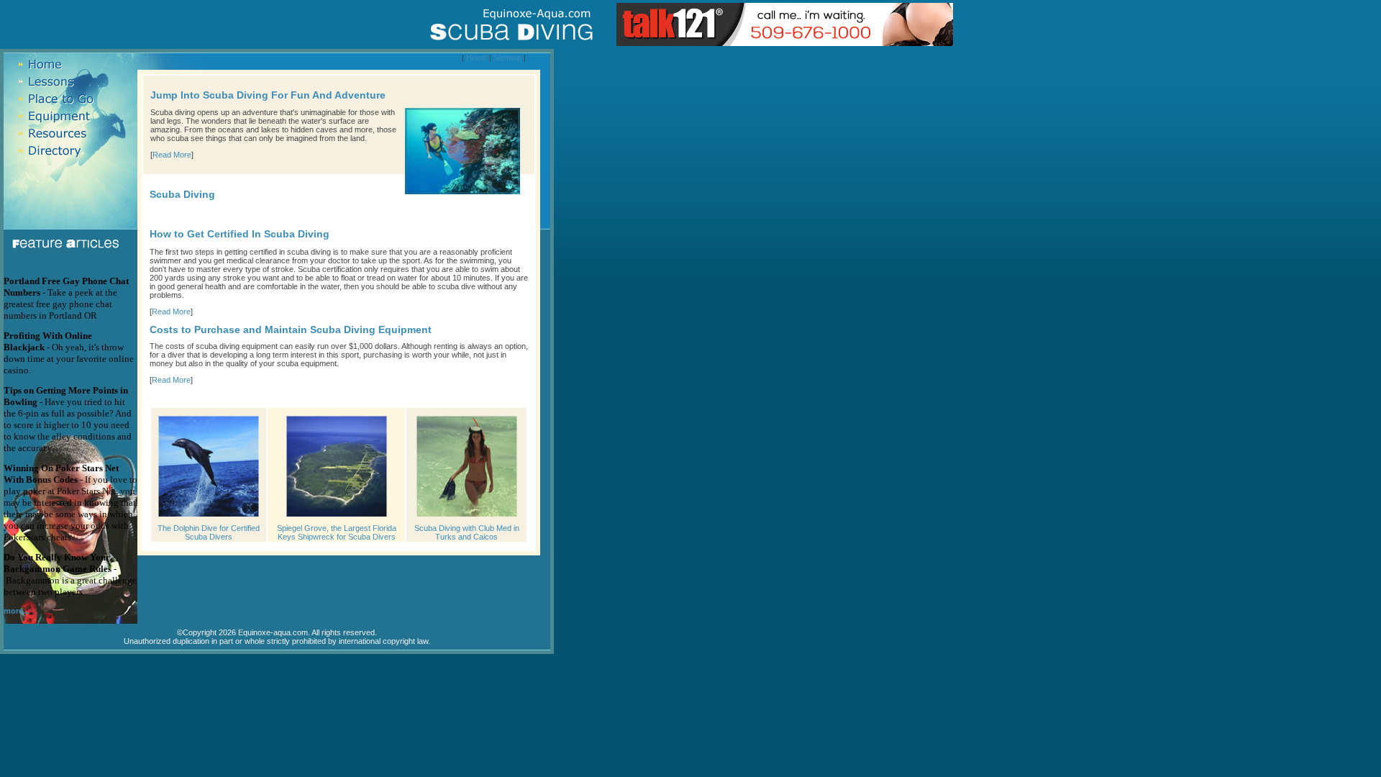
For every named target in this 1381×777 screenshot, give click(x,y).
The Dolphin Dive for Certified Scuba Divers (209, 532)
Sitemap (507, 57)
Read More (171, 154)
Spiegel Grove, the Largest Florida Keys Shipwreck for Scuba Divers (336, 532)
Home (476, 57)
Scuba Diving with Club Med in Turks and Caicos (466, 532)
